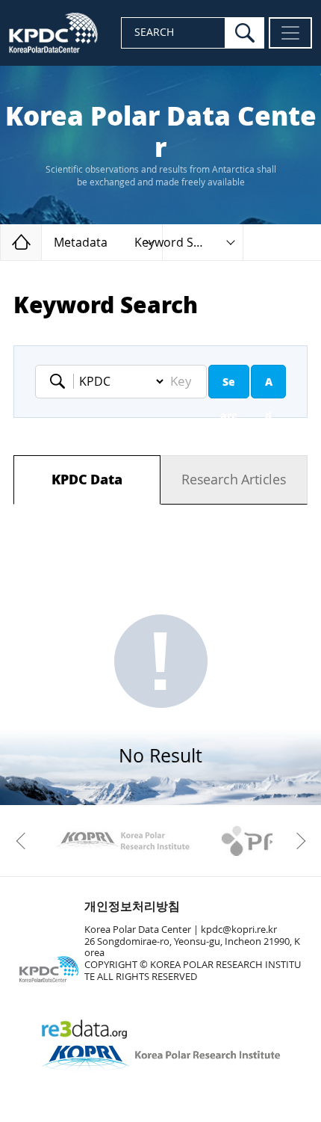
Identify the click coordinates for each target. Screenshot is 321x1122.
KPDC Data (87, 480)
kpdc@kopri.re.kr (239, 929)
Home (41, 242)
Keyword (62, 381)
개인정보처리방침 (132, 906)
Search (229, 387)
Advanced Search (268, 387)
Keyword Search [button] (179, 242)
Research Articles (234, 480)
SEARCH (154, 32)
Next (296, 841)
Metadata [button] (80, 242)
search (244, 33)
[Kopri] (123, 841)
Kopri (123, 841)
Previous (24, 841)
